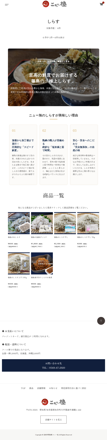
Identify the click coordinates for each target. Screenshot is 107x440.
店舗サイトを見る (53, 419)
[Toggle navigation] (6, 4)
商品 (31, 388)
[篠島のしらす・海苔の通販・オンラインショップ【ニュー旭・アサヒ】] (54, 4)
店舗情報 (41, 388)
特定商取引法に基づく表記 (73, 388)
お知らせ (53, 388)
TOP (23, 388)
